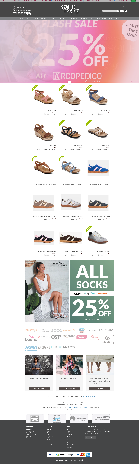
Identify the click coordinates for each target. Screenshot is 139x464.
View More (99, 395)
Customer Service (100, 18)
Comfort (49, 441)
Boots (48, 438)
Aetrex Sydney (53, 152)
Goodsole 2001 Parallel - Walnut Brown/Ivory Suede (44, 223)
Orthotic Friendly (51, 445)
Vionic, (79, 414)
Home (22, 18)
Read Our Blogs (39, 395)
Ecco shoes (68, 414)
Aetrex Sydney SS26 (105, 117)
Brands (43, 18)
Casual (48, 440)
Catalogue (62, 18)
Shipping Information (31, 441)
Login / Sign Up (123, 6)
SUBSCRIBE (90, 444)
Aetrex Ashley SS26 (78, 117)
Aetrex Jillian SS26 (79, 188)
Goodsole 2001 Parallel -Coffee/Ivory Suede (73, 258)
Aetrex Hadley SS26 (78, 152)
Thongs (48, 449)
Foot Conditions (73, 18)
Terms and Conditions (31, 438)
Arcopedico (84, 414)
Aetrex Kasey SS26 (106, 152)
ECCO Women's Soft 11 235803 (102, 258)
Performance (50, 443)
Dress (68, 453)
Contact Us (29, 436)
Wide (68, 449)
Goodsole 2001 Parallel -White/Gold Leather (73, 223)
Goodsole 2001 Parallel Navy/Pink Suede (47, 258)
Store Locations (114, 18)
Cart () (105, 10)
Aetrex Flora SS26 (52, 117)
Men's (36, 18)
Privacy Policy (29, 440)
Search (105, 14)
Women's (29, 18)
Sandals (48, 446)
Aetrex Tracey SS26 (51, 188)
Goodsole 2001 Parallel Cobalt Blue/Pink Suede (99, 188)
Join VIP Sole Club (69, 395)
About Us (84, 18)
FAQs (27, 445)
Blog (91, 18)
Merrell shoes (75, 414)
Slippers (49, 448)
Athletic (49, 436)
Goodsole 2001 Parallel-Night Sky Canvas (101, 223)
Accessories (52, 18)
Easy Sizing (29, 443)
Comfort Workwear (51, 453)
